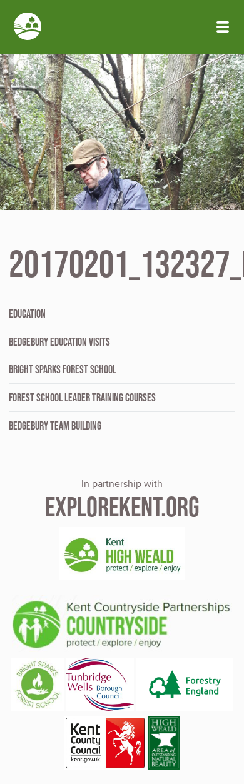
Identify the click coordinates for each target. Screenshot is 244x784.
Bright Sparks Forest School (62, 369)
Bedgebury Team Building (55, 426)
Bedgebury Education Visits (59, 342)
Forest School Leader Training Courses (82, 397)
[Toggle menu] (222, 27)
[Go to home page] (27, 27)
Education (27, 314)
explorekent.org (122, 507)
